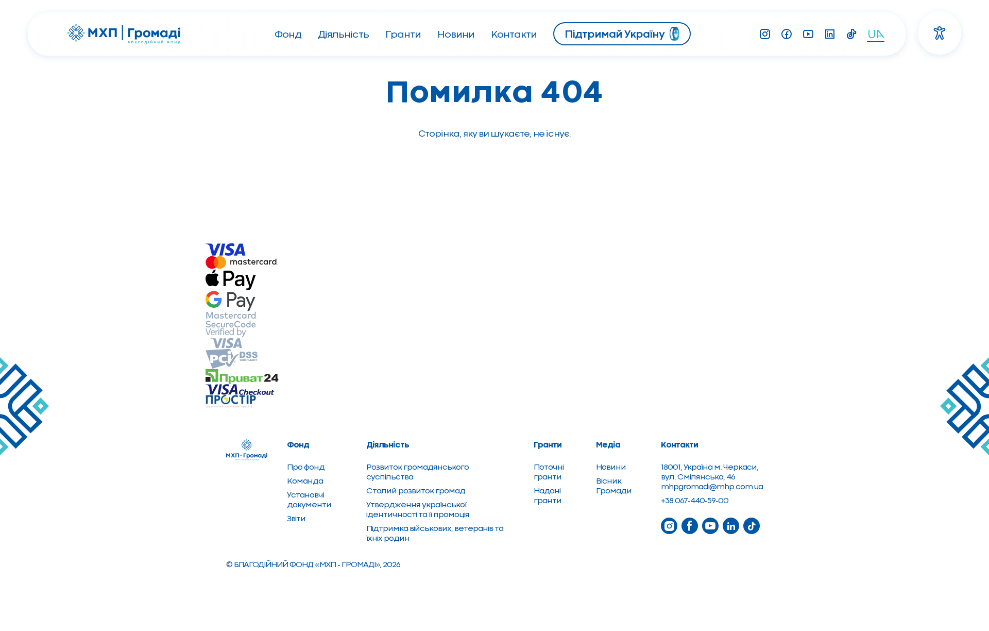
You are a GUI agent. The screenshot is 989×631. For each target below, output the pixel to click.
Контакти (514, 34)
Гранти (403, 34)
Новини (455, 34)
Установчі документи (309, 499)
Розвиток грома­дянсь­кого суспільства (417, 471)
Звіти (296, 518)
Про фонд (306, 467)
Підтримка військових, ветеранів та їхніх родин (434, 533)
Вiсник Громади (614, 485)
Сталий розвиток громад (415, 490)
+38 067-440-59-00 (694, 500)
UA (875, 33)
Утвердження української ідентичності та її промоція (417, 509)
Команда (305, 481)
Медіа (608, 444)
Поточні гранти (549, 471)
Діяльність (343, 34)
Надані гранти (547, 495)
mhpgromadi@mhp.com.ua (712, 486)
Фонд (288, 34)
